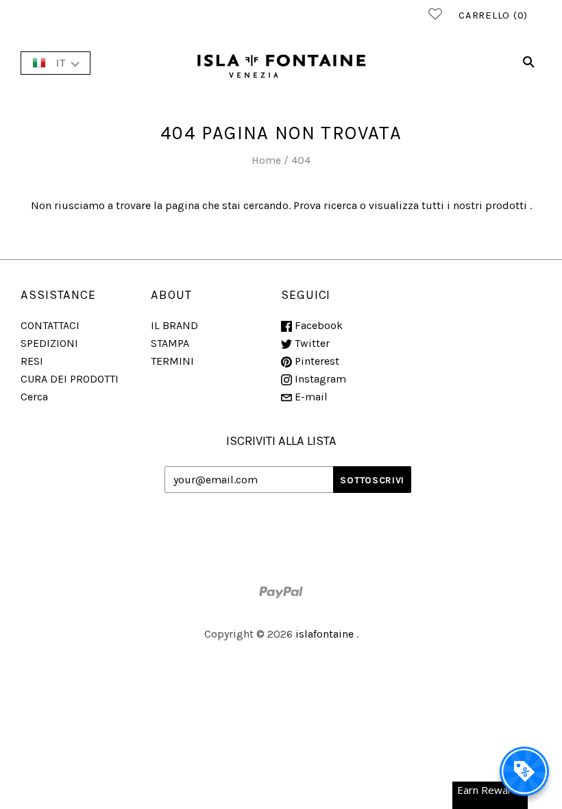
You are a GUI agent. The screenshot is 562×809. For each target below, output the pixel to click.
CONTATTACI (50, 325)
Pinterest (315, 360)
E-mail (310, 396)
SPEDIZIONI (49, 343)
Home (266, 160)
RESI (32, 360)
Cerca (34, 396)
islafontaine (324, 633)
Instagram (319, 378)
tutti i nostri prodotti (474, 205)
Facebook (317, 325)
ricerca (340, 205)
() (493, 15)
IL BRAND (174, 325)
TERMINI (172, 360)
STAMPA (170, 343)
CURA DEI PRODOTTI (70, 378)
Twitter (311, 343)
